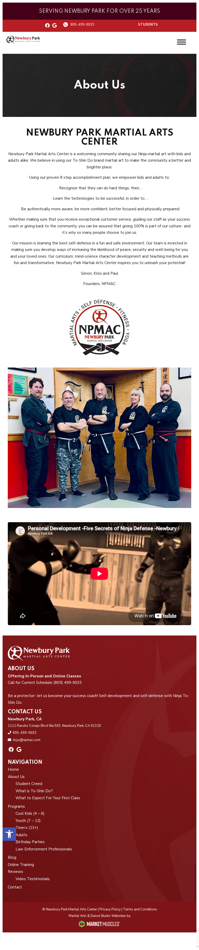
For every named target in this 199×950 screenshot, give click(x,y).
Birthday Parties (30, 841)
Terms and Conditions (140, 909)
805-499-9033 (82, 24)
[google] (54, 25)
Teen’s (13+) (27, 827)
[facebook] (47, 25)
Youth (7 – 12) (28, 820)
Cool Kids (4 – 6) (30, 813)
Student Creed (29, 783)
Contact (15, 887)
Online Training (21, 864)
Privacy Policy (110, 909)
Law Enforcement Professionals (44, 849)
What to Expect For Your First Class (48, 798)
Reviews (15, 871)
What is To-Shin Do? (34, 791)
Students (148, 24)
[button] (9, 834)
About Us (16, 776)
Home (13, 769)
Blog (12, 857)
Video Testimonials (33, 878)
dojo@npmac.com (26, 740)
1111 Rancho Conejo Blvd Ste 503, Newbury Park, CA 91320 (54, 725)
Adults (21, 834)
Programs (16, 806)
